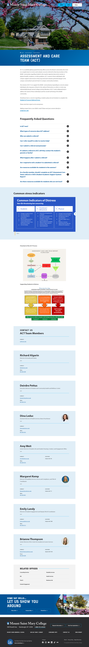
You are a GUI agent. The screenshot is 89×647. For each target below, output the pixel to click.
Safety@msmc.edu (23, 367)
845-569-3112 (23, 525)
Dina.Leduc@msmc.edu (25, 428)
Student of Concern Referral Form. (30, 100)
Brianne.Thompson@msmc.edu (26, 551)
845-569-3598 (23, 371)
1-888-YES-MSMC (39, 627)
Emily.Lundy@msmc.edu (25, 521)
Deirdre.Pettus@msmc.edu (25, 398)
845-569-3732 (23, 462)
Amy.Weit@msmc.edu (24, 458)
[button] (75, 4)
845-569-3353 (23, 432)
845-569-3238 (23, 555)
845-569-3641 (23, 495)
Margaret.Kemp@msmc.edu (25, 491)
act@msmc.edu (24, 110)
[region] (45, 216)
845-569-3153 (23, 402)
